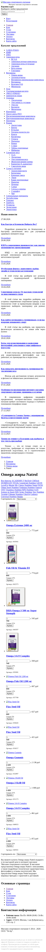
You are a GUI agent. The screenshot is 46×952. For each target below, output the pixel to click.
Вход (8, 18)
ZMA (8, 55)
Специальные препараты (17, 196)
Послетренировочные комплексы (20, 116)
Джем (13, 178)
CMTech (35, 481)
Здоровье (10, 98)
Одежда (14, 139)
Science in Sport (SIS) (10, 492)
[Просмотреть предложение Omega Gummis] (13, 752)
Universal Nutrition (9, 497)
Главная (9, 25)
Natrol (34, 485)
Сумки (14, 146)
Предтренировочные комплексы (20, 118)
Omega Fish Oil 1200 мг (19, 681)
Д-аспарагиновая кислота (17, 91)
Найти (4, 14)
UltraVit (26, 494)
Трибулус (10, 203)
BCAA (14, 59)
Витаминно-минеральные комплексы (27, 80)
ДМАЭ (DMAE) (13, 93)
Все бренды (6, 481)
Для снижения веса (19, 159)
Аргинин (15, 66)
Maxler (11, 485)
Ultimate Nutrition (15, 494)
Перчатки (15, 141)
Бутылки (15, 130)
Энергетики (11, 209)
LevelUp (4, 485)
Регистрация (11, 21)
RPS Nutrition (28, 490)
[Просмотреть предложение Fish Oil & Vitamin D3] (11, 563)
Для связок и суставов (21, 102)
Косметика (16, 137)
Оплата (9, 36)
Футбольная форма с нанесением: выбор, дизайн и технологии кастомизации (20, 270)
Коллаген (15, 107)
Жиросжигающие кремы (22, 162)
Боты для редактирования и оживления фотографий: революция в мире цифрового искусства (21, 345)
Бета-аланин (16, 68)
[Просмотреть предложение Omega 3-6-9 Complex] (12, 651)
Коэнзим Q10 (17, 84)
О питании (11, 32)
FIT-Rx (16, 483)
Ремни (14, 143)
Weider (20, 497)
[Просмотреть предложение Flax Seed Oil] (12, 702)
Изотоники (11, 112)
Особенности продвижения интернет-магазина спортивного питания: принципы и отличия (22, 391)
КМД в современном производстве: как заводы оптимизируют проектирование (23, 246)
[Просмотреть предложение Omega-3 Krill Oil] (14, 778)
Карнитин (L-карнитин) (21, 164)
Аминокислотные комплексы (24, 61)
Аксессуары (16, 125)
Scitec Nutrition (25, 492)
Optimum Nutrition (27, 487)
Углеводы (10, 205)
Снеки (14, 187)
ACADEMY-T (18, 481)
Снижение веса (13, 152)
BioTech (28, 481)
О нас (8, 30)
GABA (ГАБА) (12, 50)
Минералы (16, 86)
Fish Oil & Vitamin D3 (18, 568)
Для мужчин (16, 100)
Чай (13, 193)
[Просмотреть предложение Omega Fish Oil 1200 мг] (17, 676)
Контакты (10, 39)
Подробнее (6, 238)
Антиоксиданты (18, 77)
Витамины (10, 73)
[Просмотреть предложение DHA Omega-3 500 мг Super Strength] (15, 606)
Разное (9, 123)
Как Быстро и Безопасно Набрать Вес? (19, 224)
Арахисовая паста (19, 171)
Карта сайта (11, 41)
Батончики (16, 173)
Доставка (10, 34)
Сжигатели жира (18, 166)
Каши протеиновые (19, 180)
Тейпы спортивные (19, 148)
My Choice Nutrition (23, 485)
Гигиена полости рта (20, 132)
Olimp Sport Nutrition (10, 487)
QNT (3, 490)
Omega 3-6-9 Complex (18, 656)
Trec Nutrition (38, 492)
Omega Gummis (14, 757)
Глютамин (15, 71)
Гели (8, 89)
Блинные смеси (18, 175)
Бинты (14, 127)
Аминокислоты (13, 57)
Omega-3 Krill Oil (15, 782)
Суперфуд (15, 191)
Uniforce (34, 494)
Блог (8, 27)
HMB (8, 52)
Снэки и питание (13, 168)
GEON (39, 483)
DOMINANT (6, 483)
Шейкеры (15, 150)
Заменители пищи (14, 96)
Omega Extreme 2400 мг (19, 525)
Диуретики (16, 157)
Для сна (14, 105)
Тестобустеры (12, 198)
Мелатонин (16, 109)
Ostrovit (38, 487)
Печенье (15, 184)
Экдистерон (11, 207)
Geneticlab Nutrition (27, 483)
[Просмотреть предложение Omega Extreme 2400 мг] (12, 520)
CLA (13, 155)
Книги (14, 134)
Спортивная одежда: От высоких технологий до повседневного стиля (22, 293)
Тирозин (10, 200)
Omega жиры (17, 75)
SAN (36, 490)
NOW (40, 485)
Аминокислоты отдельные (22, 64)
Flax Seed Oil (13, 706)
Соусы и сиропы (18, 189)
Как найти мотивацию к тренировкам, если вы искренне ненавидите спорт (23, 321)
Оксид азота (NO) (14, 114)
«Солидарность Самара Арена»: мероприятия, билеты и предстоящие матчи (22, 416)
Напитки (15, 182)
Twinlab (4, 494)
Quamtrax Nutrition (14, 490)
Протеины (10, 121)
